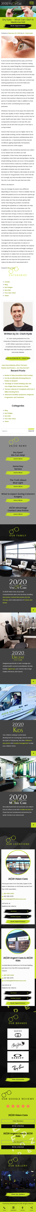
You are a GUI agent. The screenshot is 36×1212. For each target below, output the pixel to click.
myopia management (20, 743)
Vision (7, 296)
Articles (7, 282)
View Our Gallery (18, 1194)
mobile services (25, 809)
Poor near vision (10, 293)
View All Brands (18, 1079)
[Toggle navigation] (31, 3)
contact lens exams (17, 597)
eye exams (6, 597)
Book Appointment (18, 26)
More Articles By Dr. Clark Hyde (18, 358)
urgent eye (11, 669)
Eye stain (8, 290)
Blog (6, 285)
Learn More (18, 459)
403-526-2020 (9, 893)
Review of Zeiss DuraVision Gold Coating (19, 375)
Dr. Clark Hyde (28, 33)
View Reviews (18, 1121)
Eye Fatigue (8, 287)
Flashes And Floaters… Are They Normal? (15, 368)
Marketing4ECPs (14, 1203)
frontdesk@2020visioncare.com (15, 899)
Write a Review (18, 1126)
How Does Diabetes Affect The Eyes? (14, 365)
